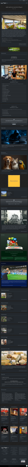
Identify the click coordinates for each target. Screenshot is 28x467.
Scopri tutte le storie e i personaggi (22, 345)
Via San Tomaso (5, 96)
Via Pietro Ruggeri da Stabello (7, 95)
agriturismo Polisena (15, 39)
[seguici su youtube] (6, 453)
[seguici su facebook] (25, 0)
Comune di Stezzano (5, 112)
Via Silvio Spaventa (5, 98)
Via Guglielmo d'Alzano (6, 92)
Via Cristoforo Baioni (5, 89)
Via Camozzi (4, 88)
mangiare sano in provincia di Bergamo (6, 40)
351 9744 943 (14, 462)
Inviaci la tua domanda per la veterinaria (6, 171)
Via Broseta (4, 86)
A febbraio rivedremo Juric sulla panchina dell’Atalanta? (7, 285)
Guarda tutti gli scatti (23, 231)
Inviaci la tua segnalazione (4, 147)
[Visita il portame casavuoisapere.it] (23, 461)
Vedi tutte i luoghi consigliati (22, 333)
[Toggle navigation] (27, 3)
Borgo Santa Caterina (6, 85)
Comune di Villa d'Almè (6, 113)
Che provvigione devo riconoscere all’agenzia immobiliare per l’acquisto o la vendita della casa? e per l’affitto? (20, 258)
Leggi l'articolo (8, 309)
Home (13, 8)
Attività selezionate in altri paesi (7, 115)
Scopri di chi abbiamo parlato (18, 400)
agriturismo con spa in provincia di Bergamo (8, 39)
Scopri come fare (3, 369)
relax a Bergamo (4, 41)
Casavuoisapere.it (21, 383)
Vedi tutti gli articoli (23, 286)
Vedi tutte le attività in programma (22, 322)
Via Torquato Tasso (5, 99)
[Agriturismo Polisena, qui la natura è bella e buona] (14, 22)
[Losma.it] (14, 49)
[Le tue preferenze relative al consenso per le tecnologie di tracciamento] (26, 465)
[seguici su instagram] (22, 0)
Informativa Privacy (5, 454)
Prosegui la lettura (4, 61)
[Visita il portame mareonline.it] (23, 460)
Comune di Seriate (5, 110)
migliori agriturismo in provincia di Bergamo (16, 40)
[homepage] (4, 3)
